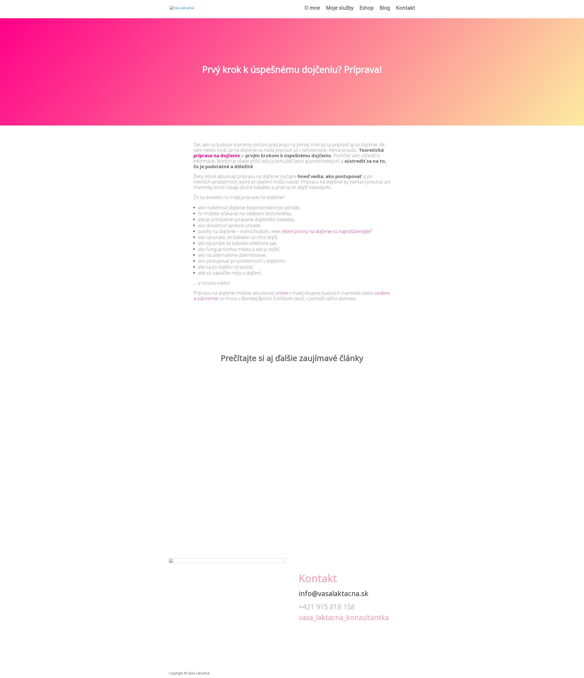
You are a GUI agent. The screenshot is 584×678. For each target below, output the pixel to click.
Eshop (367, 10)
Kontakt (405, 10)
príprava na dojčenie (216, 155)
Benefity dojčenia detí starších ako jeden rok (292, 438)
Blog (385, 10)
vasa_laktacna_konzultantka (344, 618)
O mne (312, 10)
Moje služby (340, 10)
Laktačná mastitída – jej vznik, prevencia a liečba (292, 487)
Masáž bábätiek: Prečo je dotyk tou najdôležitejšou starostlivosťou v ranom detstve (292, 389)
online (282, 293)
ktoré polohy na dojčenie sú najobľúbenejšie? (327, 231)
